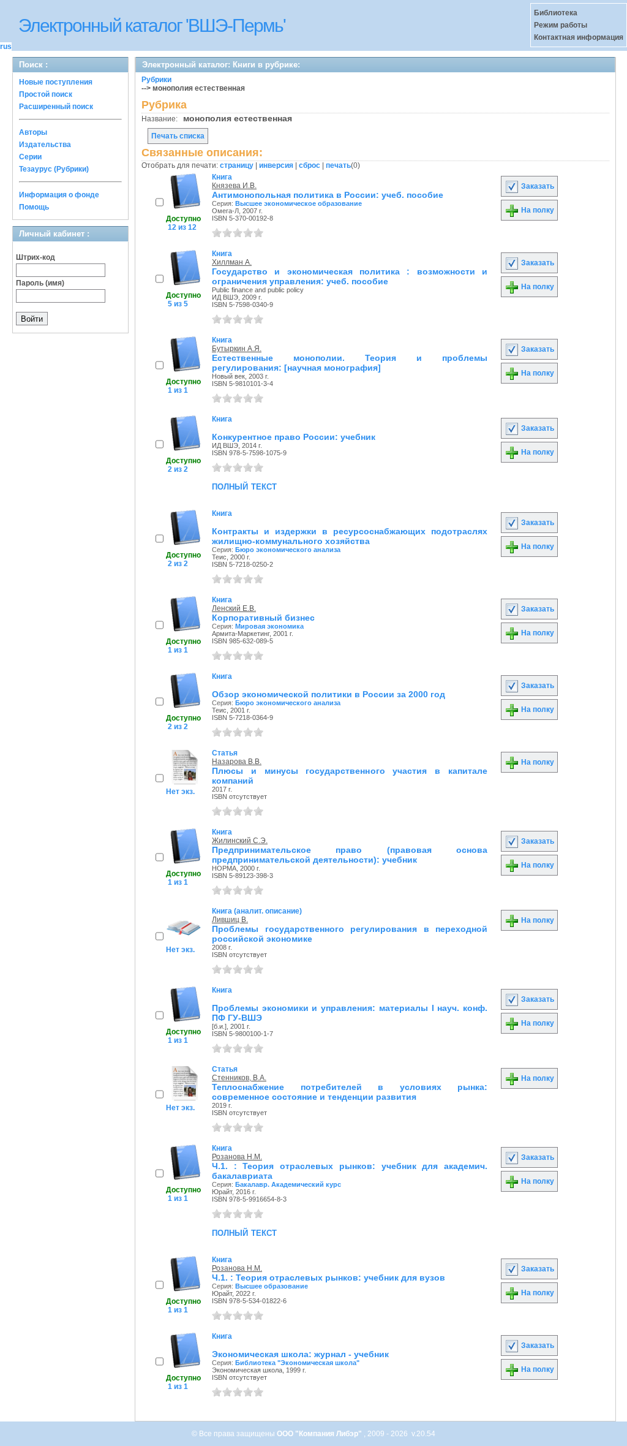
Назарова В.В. (236, 761)
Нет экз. (180, 791)
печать (338, 165)
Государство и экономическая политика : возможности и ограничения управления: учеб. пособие (349, 276)
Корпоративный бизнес (263, 618)
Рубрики (156, 79)
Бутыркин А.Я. (236, 348)
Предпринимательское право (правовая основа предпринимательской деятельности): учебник (349, 855)
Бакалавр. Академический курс (288, 1184)
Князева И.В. (234, 185)
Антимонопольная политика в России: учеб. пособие (327, 195)
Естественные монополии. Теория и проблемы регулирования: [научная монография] (349, 363)
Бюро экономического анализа (287, 549)
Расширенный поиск (56, 106)
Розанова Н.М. (237, 1157)
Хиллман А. (232, 262)
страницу (236, 165)
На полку (536, 210)
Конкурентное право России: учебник (293, 437)
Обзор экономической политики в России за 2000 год (328, 694)
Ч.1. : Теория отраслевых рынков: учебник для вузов (328, 1277)
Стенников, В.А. (239, 1077)
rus (6, 46)
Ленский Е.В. (234, 608)
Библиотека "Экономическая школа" (297, 1362)
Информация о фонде (59, 195)
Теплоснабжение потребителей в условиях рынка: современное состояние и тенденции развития (349, 1092)
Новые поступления (55, 82)
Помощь (34, 207)
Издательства (45, 144)
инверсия (276, 165)
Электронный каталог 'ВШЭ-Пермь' (151, 25)
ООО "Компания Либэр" (320, 1433)
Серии (30, 157)
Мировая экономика (269, 626)
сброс (309, 165)
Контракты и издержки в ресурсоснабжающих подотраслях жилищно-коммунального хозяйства (349, 536)
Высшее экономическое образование (298, 203)
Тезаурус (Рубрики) (54, 169)
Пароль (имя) (40, 283)
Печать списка (178, 136)
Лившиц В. (230, 919)
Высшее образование (271, 1286)
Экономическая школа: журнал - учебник (300, 1354)
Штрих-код (35, 257)
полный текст (244, 486)
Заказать (536, 186)
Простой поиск (45, 94)
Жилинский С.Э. (240, 840)
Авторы (33, 132)
